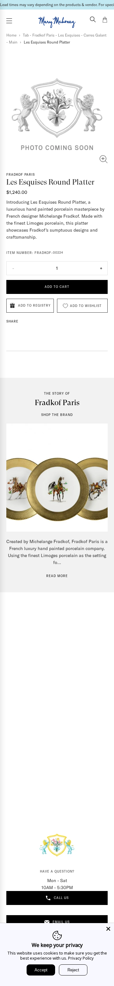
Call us (61, 898)
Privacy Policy (81, 958)
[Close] (108, 929)
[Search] (93, 20)
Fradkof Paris (20, 175)
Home (11, 35)
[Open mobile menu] (9, 20)
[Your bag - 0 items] (105, 20)
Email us (61, 922)
